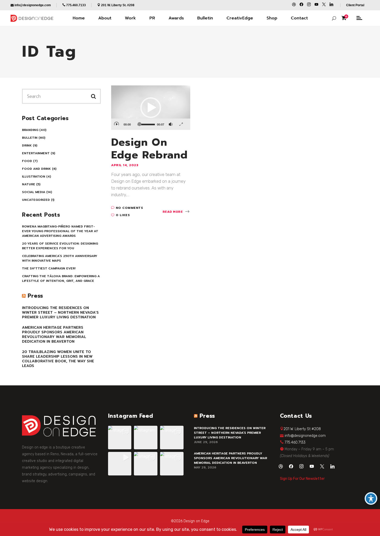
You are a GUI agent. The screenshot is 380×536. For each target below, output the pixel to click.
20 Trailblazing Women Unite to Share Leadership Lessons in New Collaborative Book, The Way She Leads (58, 359)
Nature (28, 184)
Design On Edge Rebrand (149, 148)
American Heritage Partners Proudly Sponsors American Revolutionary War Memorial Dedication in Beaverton (54, 334)
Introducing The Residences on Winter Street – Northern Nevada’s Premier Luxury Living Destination (60, 312)
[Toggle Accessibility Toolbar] (371, 498)
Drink (27, 145)
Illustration (33, 176)
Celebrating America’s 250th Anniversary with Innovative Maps (59, 258)
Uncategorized (36, 199)
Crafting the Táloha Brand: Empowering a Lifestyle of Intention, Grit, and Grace (61, 278)
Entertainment (36, 153)
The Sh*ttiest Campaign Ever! (48, 268)
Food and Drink (36, 168)
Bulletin (29, 137)
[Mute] (170, 122)
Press (35, 296)
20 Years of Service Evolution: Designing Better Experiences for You (60, 246)
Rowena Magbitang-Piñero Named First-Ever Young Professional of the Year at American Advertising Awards (60, 231)
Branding (30, 130)
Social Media (33, 192)
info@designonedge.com (305, 436)
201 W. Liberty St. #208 (117, 5)
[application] (150, 107)
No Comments (129, 207)
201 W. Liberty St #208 (302, 429)
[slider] (146, 124)
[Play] (116, 122)
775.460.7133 (295, 442)
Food (27, 161)
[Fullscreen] (181, 122)
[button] (150, 107)
